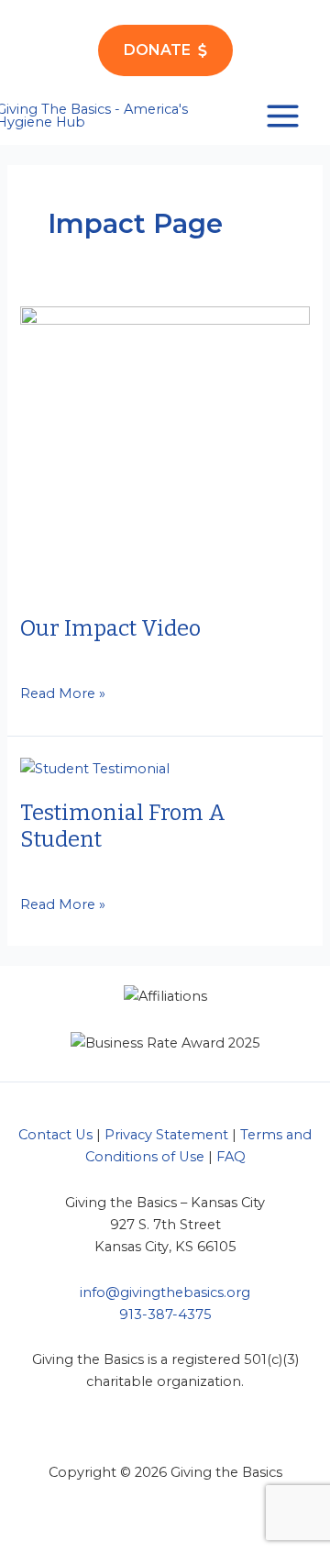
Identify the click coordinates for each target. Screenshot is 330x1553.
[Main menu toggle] (283, 116)
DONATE (157, 50)
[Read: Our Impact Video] (164, 449)
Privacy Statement (166, 1134)
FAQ (231, 1156)
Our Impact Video (110, 628)
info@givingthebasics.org (165, 1292)
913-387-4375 (165, 1314)
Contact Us (55, 1134)
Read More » (62, 694)
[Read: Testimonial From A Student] (95, 767)
